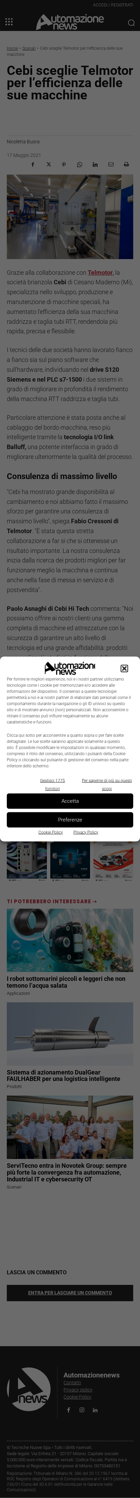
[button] (124, 668)
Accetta (70, 801)
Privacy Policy (85, 832)
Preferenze (70, 820)
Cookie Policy (50, 832)
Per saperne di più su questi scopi (107, 784)
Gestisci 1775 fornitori (52, 784)
